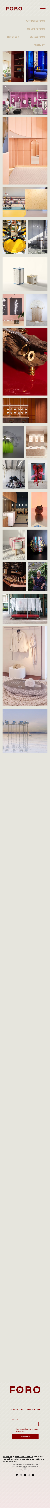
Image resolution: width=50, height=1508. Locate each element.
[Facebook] (25, 1475)
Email (15, 1420)
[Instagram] (21, 1475)
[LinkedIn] (29, 1475)
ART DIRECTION (35, 21)
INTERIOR (13, 37)
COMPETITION (36, 29)
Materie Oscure (24, 1457)
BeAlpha (7, 1457)
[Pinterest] (17, 1475)
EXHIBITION (37, 37)
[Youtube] (33, 1475)
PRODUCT (39, 45)
